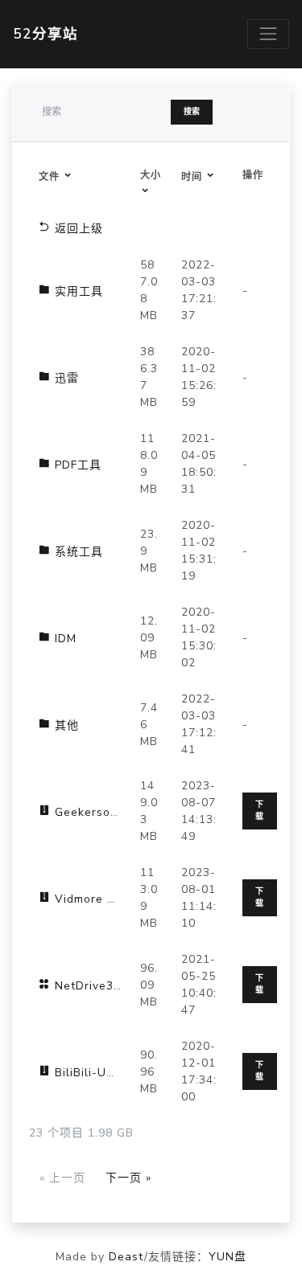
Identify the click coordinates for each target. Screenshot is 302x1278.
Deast (126, 1256)
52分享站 (45, 33)
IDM (64, 638)
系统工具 (77, 551)
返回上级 (77, 228)
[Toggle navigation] (268, 33)
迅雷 (65, 378)
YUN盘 (227, 1256)
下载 (259, 810)
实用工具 (77, 291)
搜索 (192, 111)
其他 (65, 725)
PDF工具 (76, 465)
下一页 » (128, 1178)
